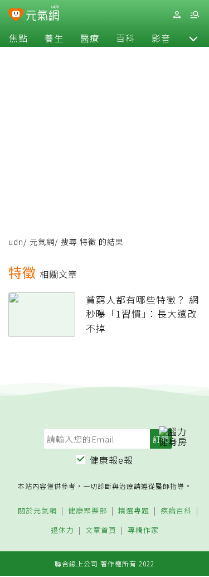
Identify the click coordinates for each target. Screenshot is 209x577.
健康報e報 (111, 459)
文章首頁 (100, 530)
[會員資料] (176, 15)
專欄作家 (143, 530)
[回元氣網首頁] (42, 14)
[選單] (194, 15)
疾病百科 (176, 511)
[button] (193, 38)
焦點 (18, 38)
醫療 (89, 38)
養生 (54, 38)
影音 (161, 38)
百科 (125, 38)
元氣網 (42, 241)
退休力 (62, 530)
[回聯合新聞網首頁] (15, 15)
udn (15, 241)
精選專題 (133, 511)
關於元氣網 (37, 511)
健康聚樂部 (87, 511)
